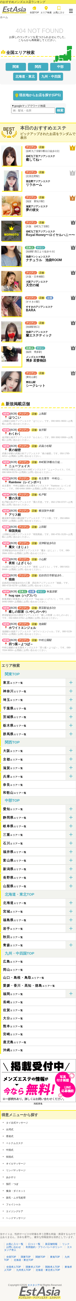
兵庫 (13, 776)
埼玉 (13, 699)
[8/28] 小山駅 (36, 564)
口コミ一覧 (34, 1244)
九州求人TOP (23, 1270)
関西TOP (12, 742)
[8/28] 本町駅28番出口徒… (37, 467)
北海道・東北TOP (19, 894)
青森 (13, 945)
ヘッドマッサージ (16, 1218)
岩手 (13, 928)
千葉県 (15, 708)
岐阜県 (15, 826)
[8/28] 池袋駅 (37, 628)
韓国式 (9, 1156)
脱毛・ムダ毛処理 (16, 1197)
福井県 (15, 852)
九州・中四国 (51, 76)
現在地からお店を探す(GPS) (40, 95)
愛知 (13, 809)
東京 (13, 682)
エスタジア (34, 1285)
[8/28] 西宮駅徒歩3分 (37, 612)
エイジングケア (14, 1211)
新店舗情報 (51, 1244)
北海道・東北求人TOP (48, 1270)
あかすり (11, 1177)
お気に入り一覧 (14, 1244)
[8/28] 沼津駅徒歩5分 (36, 548)
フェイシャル (13, 1204)
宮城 (13, 911)
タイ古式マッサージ (17, 1122)
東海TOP (55, 1256)
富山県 (15, 860)
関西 (38, 66)
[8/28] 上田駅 (37, 531)
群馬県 (15, 734)
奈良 (13, 784)
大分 (13, 1018)
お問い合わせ (13, 1247)
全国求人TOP (13, 1266)
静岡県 (15, 817)
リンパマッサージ (16, 1170)
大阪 (13, 750)
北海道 (15, 903)
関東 (16, 66)
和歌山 (15, 792)
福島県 (15, 920)
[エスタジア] (14, 12)
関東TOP (12, 674)
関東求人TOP (33, 1266)
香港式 (9, 1136)
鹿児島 (15, 1042)
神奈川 (15, 691)
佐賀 (13, 1010)
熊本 (13, 1026)
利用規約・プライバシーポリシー (44, 1247)
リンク (66, 1244)
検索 (60, 110)
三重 (13, 834)
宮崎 (13, 1034)
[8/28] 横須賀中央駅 (36, 515)
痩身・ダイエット (16, 1191)
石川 (13, 843)
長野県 (15, 877)
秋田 (13, 937)
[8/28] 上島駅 (37, 418)
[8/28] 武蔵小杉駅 (36, 450)
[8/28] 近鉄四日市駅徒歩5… (36, 580)
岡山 (13, 969)
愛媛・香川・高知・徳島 (29, 985)
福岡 (13, 994)
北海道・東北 (25, 76)
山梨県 (15, 886)
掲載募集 (38, 1103)
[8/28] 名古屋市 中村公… (36, 483)
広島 (13, 961)
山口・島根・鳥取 (23, 977)
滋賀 (13, 768)
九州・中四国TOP (19, 953)
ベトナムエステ (14, 1143)
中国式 (9, 1150)
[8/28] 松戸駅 (37, 499)
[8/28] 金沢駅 (37, 434)
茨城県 (15, 717)
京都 (13, 759)
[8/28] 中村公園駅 (36, 645)
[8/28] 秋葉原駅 (36, 596)
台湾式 (9, 1129)
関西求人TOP (52, 1266)
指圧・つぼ (12, 1184)
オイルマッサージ (16, 1163)
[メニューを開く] (71, 10)
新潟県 (15, 869)
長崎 (13, 1002)
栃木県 (15, 725)
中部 (60, 66)
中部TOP (12, 800)
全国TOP (11, 1256)
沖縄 (13, 1050)
